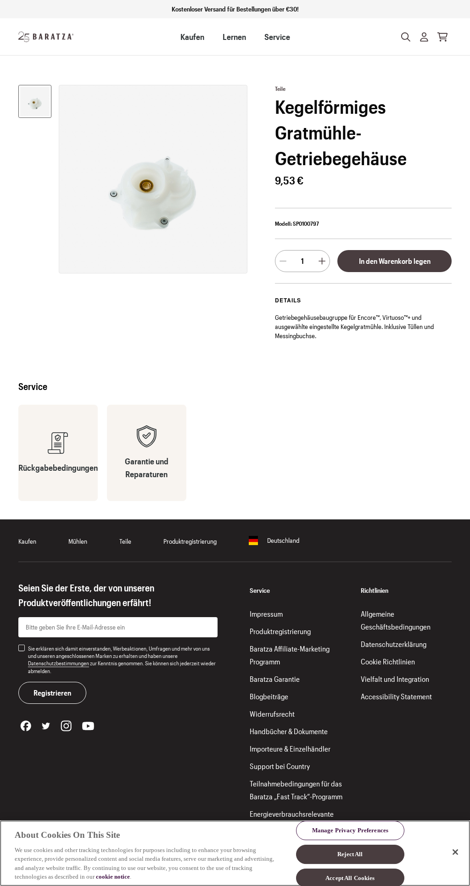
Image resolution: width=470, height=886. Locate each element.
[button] (424, 36)
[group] (34, 101)
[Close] (455, 852)
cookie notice (113, 876)
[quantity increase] (322, 261)
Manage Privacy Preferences (350, 830)
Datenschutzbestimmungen (58, 663)
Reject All (350, 854)
